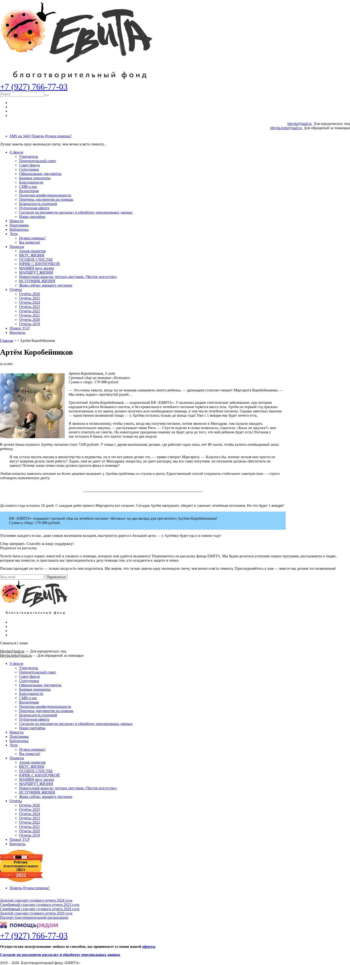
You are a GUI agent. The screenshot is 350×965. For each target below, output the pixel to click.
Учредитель (28, 156)
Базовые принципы (35, 178)
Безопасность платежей (38, 204)
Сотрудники (29, 169)
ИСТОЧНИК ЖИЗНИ (37, 281)
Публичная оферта (34, 208)
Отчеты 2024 (29, 302)
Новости (17, 221)
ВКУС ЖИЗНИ (31, 255)
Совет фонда (29, 165)
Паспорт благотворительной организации (34, 917)
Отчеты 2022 (29, 311)
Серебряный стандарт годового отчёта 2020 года (39, 909)
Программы (19, 225)
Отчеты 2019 (29, 324)
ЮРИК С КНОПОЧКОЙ (39, 264)
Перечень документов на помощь (46, 199)
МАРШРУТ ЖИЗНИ (36, 272)
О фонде (16, 152)
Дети (14, 234)
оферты (148, 946)
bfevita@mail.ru (299, 124)
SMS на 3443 (20, 136)
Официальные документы (40, 174)
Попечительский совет (37, 161)
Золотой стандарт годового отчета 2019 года (36, 913)
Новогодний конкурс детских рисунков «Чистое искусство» (68, 277)
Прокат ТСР (20, 328)
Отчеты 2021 (29, 315)
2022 (21, 875)
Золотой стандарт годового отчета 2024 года (36, 900)
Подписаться (56, 577)
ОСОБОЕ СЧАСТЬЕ (36, 259)
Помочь (37, 136)
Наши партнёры (32, 217)
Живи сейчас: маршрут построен (45, 285)
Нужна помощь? (58, 136)
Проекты (17, 247)
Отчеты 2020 (29, 320)
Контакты (17, 332)
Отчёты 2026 (29, 294)
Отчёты (16, 289)
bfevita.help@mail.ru (286, 128)
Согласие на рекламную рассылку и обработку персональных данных (76, 212)
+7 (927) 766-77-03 (34, 87)
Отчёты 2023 (29, 307)
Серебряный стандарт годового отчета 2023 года (39, 905)
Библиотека (19, 229)
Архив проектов (32, 251)
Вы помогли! (29, 242)
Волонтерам (29, 191)
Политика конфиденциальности (45, 195)
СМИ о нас (28, 187)
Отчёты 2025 (29, 298)
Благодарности (31, 182)
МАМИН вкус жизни (36, 268)
